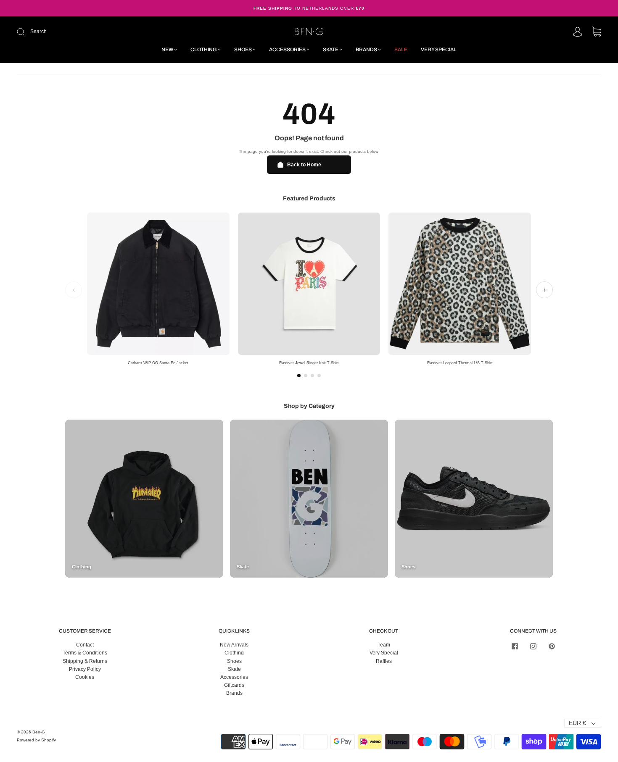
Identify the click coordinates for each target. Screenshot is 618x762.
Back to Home (304, 165)
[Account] (577, 32)
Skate (330, 50)
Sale (400, 50)
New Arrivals (234, 645)
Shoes (243, 50)
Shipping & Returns (85, 661)
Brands (366, 50)
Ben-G (38, 732)
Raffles (384, 661)
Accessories (287, 50)
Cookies (84, 677)
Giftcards (234, 685)
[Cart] (596, 32)
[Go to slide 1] (299, 375)
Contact (85, 645)
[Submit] (77, 32)
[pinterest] (551, 646)
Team (384, 645)
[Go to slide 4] (319, 375)
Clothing (203, 50)
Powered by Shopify (36, 740)
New (167, 50)
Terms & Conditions (85, 653)
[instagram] (533, 646)
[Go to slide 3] (312, 375)
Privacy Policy (85, 669)
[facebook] (514, 646)
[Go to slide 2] (305, 375)
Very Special (439, 50)
